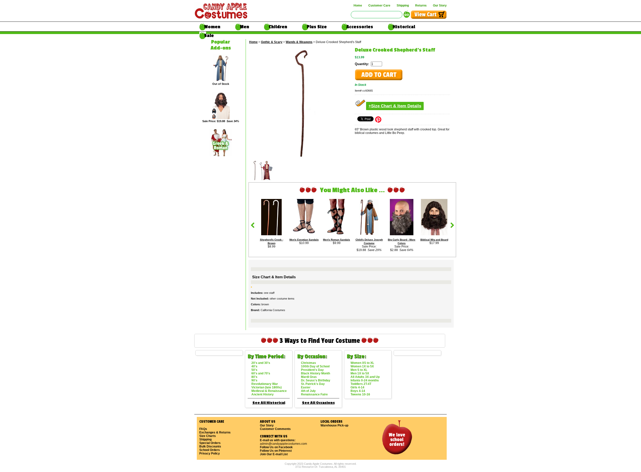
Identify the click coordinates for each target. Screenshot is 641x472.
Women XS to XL (362, 363)
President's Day (312, 370)
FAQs (203, 429)
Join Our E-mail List (274, 454)
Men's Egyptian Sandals (304, 239)
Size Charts (207, 436)
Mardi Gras (309, 377)
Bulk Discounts (210, 446)
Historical (404, 27)
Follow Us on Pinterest (276, 450)
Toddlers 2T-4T (361, 384)
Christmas (308, 363)
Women (212, 27)
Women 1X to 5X (362, 366)
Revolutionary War (264, 384)
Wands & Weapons (299, 42)
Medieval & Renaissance (269, 391)
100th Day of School (315, 366)
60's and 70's (260, 373)
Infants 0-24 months (365, 380)
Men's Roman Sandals (336, 239)
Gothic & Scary (271, 42)
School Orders (209, 450)
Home (358, 5)
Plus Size (317, 27)
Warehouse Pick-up (334, 425)
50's (254, 370)
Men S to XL (359, 370)
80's (254, 377)
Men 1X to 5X (360, 373)
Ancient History (262, 394)
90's (254, 380)
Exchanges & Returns (215, 432)
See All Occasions (318, 402)
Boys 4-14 (358, 391)
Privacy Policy (209, 453)
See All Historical (268, 402)
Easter (305, 387)
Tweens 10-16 (360, 394)
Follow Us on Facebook (276, 447)
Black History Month (315, 373)
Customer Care (379, 5)
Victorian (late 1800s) (266, 387)
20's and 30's (260, 363)
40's (254, 366)
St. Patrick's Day (313, 384)
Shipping (403, 5)
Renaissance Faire (314, 394)
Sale (209, 35)
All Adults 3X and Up (365, 377)
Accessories (359, 27)
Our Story (440, 5)
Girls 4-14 (357, 387)
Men (244, 27)
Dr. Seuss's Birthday (315, 380)
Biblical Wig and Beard (434, 239)
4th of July (308, 391)
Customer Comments (275, 429)
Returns (421, 5)
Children (278, 27)
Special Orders (210, 443)
